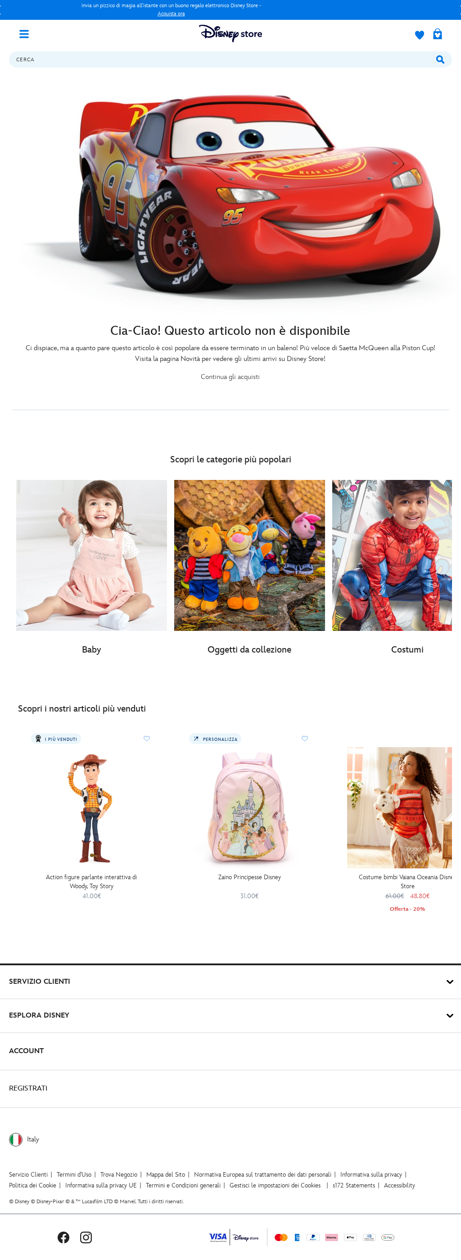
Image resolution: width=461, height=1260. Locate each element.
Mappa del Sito (165, 1174)
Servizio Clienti (28, 1174)
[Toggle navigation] (27, 33)
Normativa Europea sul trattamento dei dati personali (262, 1174)
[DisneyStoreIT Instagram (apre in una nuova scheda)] (86, 1237)
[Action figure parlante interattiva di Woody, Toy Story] (91, 807)
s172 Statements (354, 1185)
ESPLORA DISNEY (39, 1015)
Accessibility (399, 1185)
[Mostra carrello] (437, 34)
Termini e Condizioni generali (183, 1185)
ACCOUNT (26, 1051)
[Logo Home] (230, 33)
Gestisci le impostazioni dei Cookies (275, 1185)
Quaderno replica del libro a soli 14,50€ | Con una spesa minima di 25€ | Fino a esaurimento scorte (171, 9)
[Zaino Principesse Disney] (249, 807)
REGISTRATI (28, 1088)
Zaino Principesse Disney (249, 877)
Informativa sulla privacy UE (101, 1185)
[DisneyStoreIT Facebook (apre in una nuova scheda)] (63, 1237)
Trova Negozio (118, 1174)
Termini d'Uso (74, 1174)
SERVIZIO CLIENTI (39, 981)
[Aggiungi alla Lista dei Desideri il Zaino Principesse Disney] (304, 738)
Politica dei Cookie (32, 1185)
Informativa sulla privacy (371, 1174)
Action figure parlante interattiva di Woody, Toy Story (91, 881)
